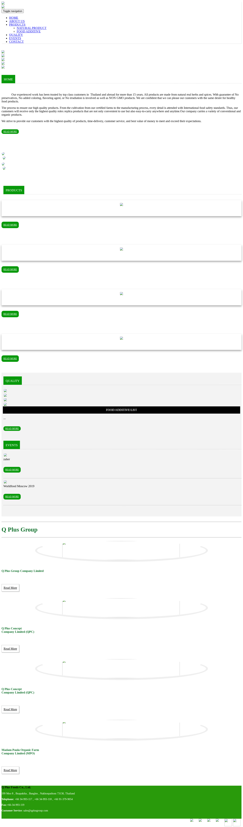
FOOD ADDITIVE (29, 31)
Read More (10, 587)
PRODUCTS (17, 24)
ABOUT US (17, 21)
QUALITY (16, 34)
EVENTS (15, 38)
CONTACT (16, 41)
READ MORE (10, 131)
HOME (13, 17)
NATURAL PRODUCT (32, 28)
